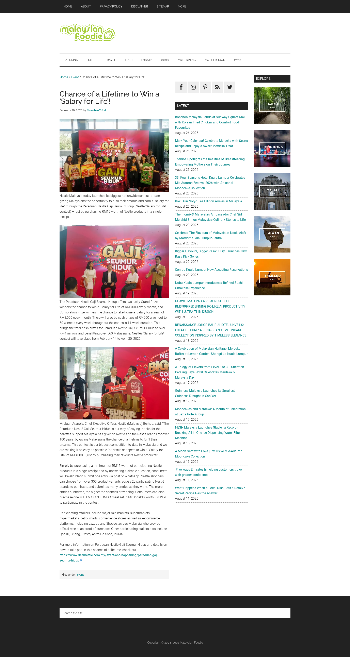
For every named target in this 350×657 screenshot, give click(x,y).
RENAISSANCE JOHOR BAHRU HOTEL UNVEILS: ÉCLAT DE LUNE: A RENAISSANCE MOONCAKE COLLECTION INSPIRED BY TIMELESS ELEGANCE (210, 330)
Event (75, 77)
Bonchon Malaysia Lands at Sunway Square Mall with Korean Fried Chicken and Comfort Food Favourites (210, 122)
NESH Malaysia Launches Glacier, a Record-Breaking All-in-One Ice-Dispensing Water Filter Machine (208, 433)
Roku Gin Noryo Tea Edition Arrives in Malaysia (208, 201)
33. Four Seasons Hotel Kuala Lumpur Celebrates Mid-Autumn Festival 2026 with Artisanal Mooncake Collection (210, 183)
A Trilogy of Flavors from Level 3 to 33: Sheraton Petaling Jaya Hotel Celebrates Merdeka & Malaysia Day (209, 372)
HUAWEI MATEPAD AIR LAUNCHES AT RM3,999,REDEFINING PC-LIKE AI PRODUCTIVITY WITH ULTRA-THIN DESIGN (210, 306)
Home (64, 77)
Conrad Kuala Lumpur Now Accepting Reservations (211, 270)
